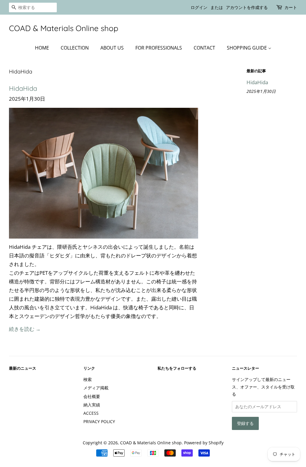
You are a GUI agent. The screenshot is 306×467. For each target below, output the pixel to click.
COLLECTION (75, 47)
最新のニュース (22, 368)
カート (290, 7)
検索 (87, 379)
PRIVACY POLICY (99, 421)
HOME (42, 47)
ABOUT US (112, 47)
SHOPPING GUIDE (247, 47)
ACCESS (91, 413)
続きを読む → (25, 328)
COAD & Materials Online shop (63, 28)
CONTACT (204, 47)
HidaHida (23, 88)
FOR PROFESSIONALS (158, 47)
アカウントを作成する (247, 7)
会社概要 (91, 396)
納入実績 (91, 405)
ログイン (199, 7)
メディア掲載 (95, 388)
